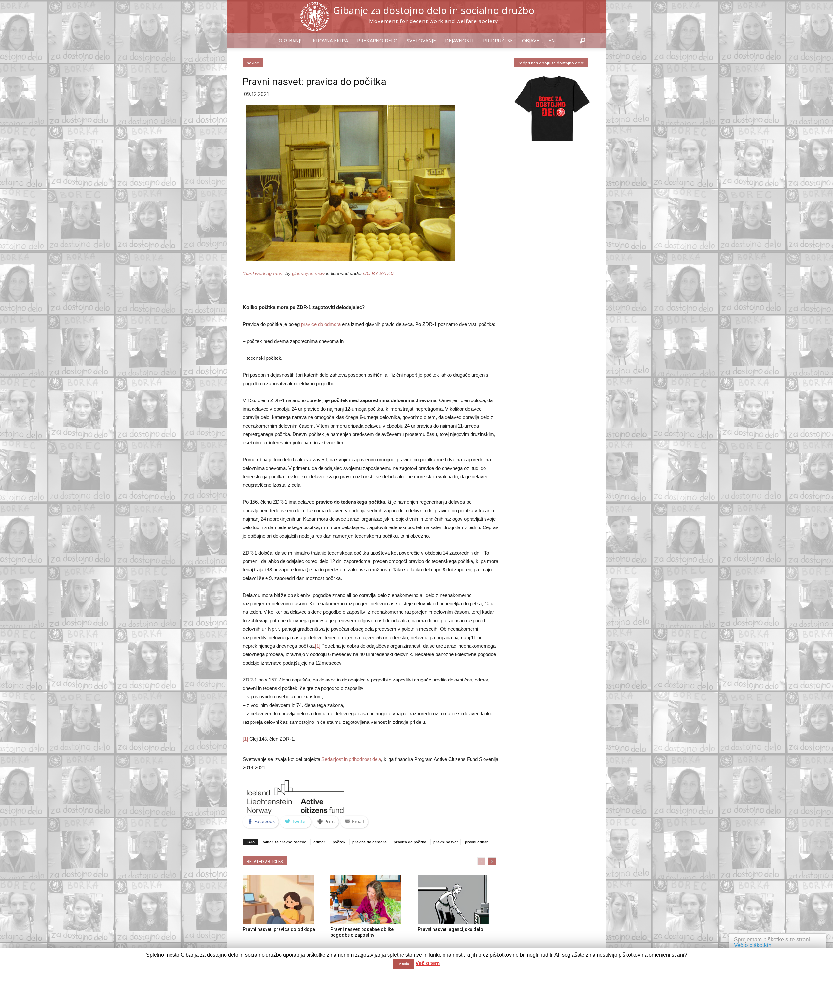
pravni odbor (476, 841)
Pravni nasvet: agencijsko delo (450, 929)
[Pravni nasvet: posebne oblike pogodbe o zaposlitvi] (370, 899)
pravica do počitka (410, 841)
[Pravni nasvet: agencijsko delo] (458, 899)
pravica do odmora (369, 841)
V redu (404, 964)
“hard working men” (263, 273)
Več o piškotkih (752, 945)
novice (253, 63)
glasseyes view (308, 273)
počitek (339, 841)
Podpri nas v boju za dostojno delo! (551, 63)
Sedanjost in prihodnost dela (351, 759)
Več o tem (428, 963)
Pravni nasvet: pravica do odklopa (279, 929)
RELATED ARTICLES (265, 861)
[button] (582, 41)
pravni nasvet (445, 841)
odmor (319, 841)
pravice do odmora (321, 324)
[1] (317, 646)
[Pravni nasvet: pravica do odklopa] (283, 899)
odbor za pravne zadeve (284, 841)
